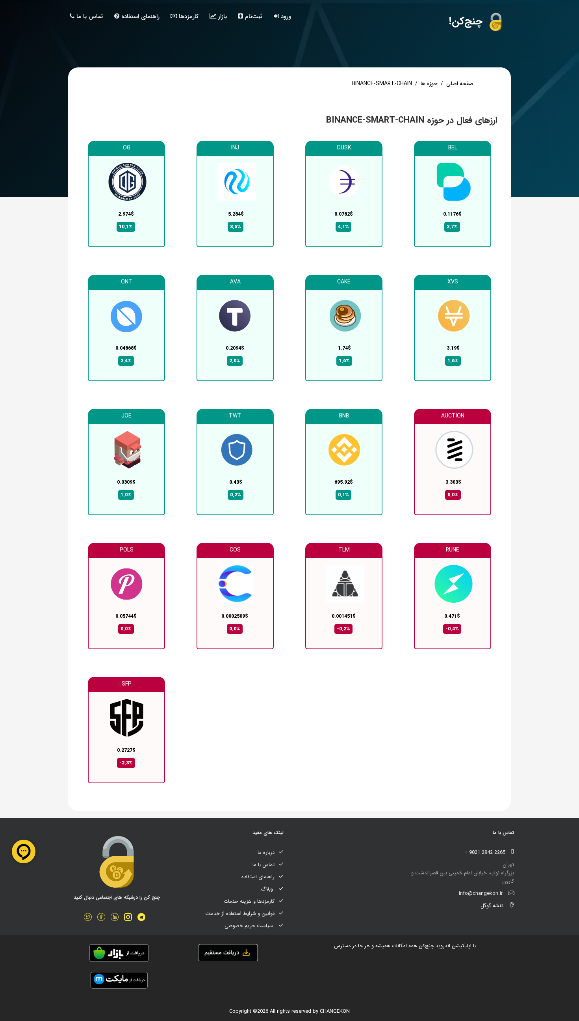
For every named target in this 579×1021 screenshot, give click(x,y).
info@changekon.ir (481, 893)
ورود (285, 16)
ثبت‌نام (252, 16)
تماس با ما (88, 16)
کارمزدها (188, 16)
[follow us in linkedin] (116, 918)
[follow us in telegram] (143, 918)
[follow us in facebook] (103, 918)
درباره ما (266, 852)
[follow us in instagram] (130, 918)
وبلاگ (268, 889)
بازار (221, 16)
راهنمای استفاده (139, 16)
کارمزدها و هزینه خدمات (249, 901)
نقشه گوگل (493, 906)
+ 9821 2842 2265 (485, 852)
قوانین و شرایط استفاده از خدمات (240, 913)
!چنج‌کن (467, 21)
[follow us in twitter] (90, 918)
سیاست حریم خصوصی (250, 926)
